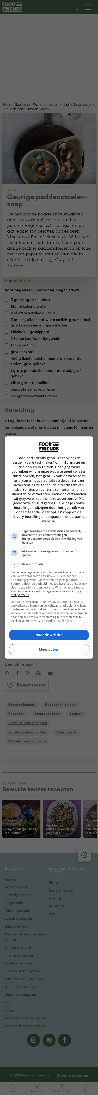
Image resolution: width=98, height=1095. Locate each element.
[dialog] (49, 547)
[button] (49, 564)
